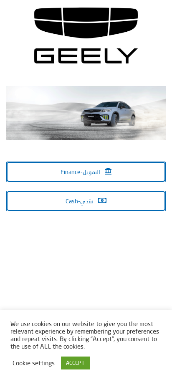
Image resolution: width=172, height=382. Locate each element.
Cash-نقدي (80, 201)
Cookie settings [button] (34, 363)
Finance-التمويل (81, 171)
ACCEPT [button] (75, 362)
